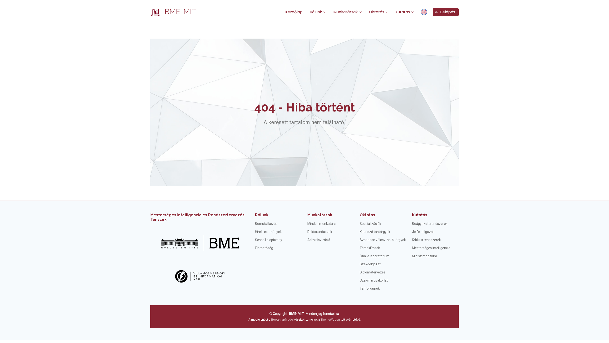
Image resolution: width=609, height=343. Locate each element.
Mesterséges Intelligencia (431, 248)
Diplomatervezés (372, 272)
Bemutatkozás (266, 223)
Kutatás (419, 215)
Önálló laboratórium (374, 256)
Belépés (446, 12)
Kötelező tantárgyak (375, 231)
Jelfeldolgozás (423, 231)
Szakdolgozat (370, 264)
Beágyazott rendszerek (429, 223)
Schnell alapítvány (268, 240)
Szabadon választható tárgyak (383, 240)
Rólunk (261, 215)
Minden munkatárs (321, 223)
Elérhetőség (264, 248)
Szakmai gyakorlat (374, 280)
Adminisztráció (318, 240)
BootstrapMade (282, 319)
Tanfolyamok (370, 288)
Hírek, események (268, 231)
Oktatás (367, 215)
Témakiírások (370, 248)
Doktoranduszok (319, 231)
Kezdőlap (294, 12)
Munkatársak (319, 215)
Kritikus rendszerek (426, 240)
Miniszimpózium (424, 256)
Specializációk (370, 223)
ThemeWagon (331, 319)
